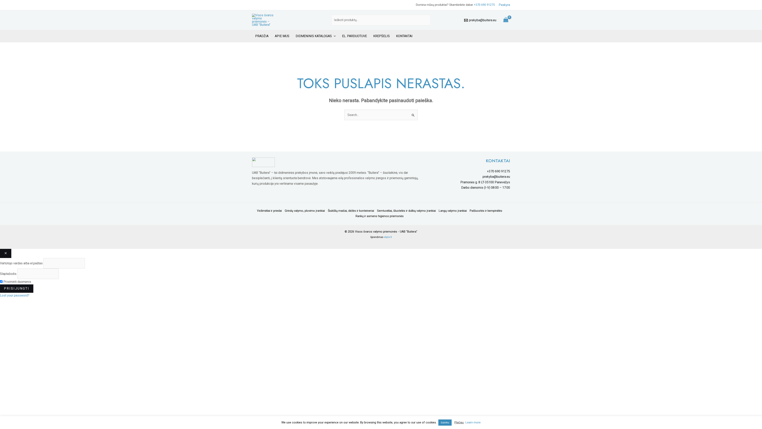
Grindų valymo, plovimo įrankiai (305, 211)
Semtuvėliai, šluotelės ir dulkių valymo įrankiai (406, 211)
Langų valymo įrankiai (453, 211)
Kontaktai (404, 36)
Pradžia (261, 36)
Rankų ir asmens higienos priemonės (380, 216)
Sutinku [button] (445, 422)
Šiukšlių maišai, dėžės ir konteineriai (351, 211)
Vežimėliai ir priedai (269, 211)
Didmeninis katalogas (314, 36)
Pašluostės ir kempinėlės (486, 211)
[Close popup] (5, 253)
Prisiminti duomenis (17, 282)
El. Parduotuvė (354, 36)
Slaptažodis (8, 274)
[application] (334, 36)
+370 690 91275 (484, 5)
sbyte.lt (388, 237)
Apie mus (282, 36)
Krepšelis (381, 36)
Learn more (473, 422)
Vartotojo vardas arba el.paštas (21, 263)
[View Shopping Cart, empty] (505, 20)
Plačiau (459, 422)
